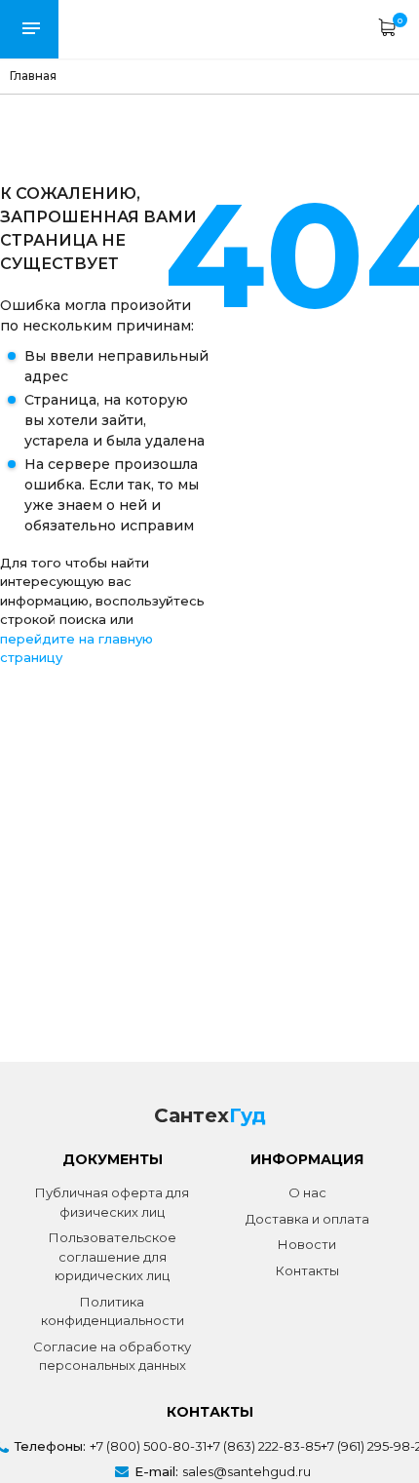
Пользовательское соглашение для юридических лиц (112, 1256)
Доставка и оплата (307, 1219)
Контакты (307, 1270)
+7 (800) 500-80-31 (148, 1446)
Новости (307, 1244)
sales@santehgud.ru (246, 1471)
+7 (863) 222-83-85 (264, 1446)
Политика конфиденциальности (112, 1311)
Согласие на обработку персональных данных (112, 1356)
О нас (307, 1192)
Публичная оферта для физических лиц (112, 1202)
